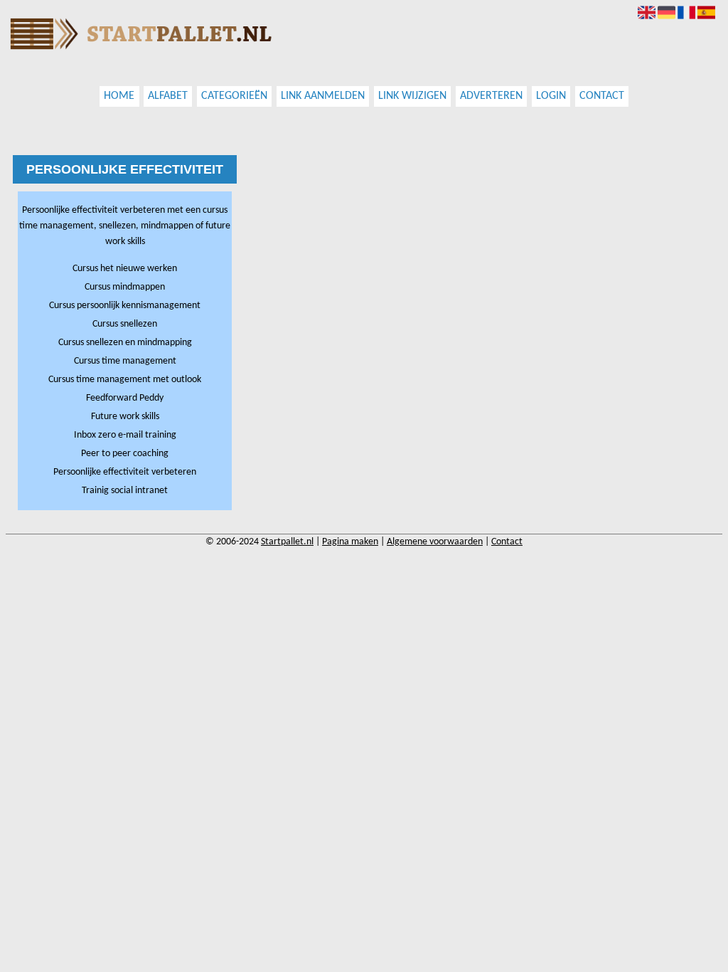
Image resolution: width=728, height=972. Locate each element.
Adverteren (491, 96)
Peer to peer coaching (124, 453)
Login (551, 96)
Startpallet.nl (287, 542)
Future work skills (125, 416)
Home (119, 96)
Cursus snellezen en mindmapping (125, 342)
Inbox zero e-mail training (125, 435)
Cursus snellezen (124, 324)
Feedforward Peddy (125, 398)
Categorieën (234, 96)
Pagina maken (350, 542)
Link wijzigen (412, 96)
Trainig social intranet (125, 490)
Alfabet (168, 96)
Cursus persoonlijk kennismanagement (124, 305)
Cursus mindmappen (125, 287)
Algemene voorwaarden (435, 542)
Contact (601, 96)
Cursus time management (125, 361)
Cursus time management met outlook (124, 379)
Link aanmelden (323, 96)
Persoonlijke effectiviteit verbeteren (124, 472)
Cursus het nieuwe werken (125, 268)
